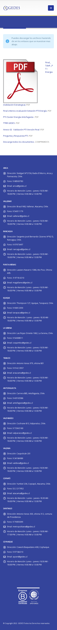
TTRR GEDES (9, 123)
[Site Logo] (12, 8)
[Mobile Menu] (51, 8)
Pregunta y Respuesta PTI (15, 135)
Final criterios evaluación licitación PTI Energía (25, 110)
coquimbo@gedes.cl (22, 342)
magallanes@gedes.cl (22, 282)
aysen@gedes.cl (20, 556)
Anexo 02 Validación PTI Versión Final (21, 129)
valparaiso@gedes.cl (22, 433)
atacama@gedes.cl (21, 493)
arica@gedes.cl (19, 186)
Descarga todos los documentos (18, 141)
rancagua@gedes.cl (21, 249)
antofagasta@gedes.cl (23, 403)
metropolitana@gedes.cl (24, 526)
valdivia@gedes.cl (21, 463)
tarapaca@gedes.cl (21, 312)
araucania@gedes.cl (22, 373)
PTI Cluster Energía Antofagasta (18, 117)
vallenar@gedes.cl (21, 216)
